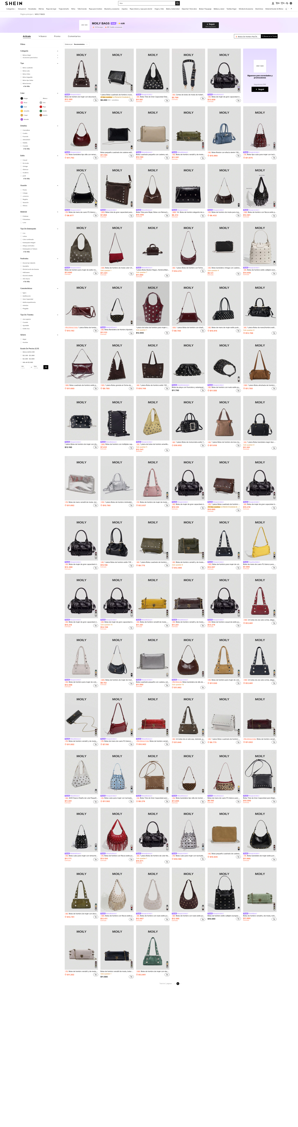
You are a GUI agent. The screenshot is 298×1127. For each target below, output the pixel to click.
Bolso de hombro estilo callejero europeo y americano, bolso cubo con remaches (260, 270)
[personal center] (273, 3)
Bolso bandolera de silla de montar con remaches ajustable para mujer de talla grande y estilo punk (188, 682)
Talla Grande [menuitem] (82, 9)
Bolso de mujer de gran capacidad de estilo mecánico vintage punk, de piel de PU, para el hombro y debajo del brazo (224, 97)
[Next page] (180, 983)
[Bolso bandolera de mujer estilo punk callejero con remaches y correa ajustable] (260, 830)
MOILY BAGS (101, 23)
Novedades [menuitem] (32, 9)
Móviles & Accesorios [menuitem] (246, 9)
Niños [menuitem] (73, 9)
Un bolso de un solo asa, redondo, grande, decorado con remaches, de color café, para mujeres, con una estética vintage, (188, 739)
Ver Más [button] (27, 86)
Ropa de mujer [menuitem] (51, 9)
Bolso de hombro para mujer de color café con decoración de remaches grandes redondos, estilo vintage (224, 564)
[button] (287, 3)
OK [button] (46, 367)
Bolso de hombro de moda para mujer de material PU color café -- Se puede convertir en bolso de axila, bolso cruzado (224, 212)
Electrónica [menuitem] (259, 9)
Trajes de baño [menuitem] (64, 9)
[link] (277, 3)
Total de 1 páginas (165, 983)
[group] (39, 55)
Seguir (261, 89)
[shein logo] (13, 3)
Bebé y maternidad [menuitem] (172, 9)
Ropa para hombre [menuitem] (95, 9)
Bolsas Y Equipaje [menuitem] (205, 9)
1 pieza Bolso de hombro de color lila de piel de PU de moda (153, 856)
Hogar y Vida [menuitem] (159, 9)
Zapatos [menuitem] (124, 9)
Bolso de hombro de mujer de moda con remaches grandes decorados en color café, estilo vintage (153, 502)
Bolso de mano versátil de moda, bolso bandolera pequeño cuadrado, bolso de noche (81, 502)
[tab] (27, 36)
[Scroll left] (288, 9)
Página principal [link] (26, 14)
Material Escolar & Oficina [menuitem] (274, 9)
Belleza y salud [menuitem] (219, 9)
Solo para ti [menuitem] (22, 9)
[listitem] (98, 27)
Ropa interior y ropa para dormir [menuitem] (141, 9)
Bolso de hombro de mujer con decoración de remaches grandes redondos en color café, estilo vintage (81, 97)
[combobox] (76, 44)
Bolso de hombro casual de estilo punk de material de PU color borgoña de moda (224, 622)
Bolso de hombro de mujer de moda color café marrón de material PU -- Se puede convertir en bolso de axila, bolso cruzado (117, 680)
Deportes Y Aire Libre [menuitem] (189, 9)
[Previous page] (175, 983)
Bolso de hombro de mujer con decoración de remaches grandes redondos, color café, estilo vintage (81, 914)
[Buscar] (177, 3)
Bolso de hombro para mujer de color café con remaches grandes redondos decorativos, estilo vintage (81, 682)
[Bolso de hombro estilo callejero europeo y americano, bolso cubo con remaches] (260, 244)
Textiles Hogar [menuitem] (232, 9)
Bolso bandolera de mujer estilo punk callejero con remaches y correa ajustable (260, 856)
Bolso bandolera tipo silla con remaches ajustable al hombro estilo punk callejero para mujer (81, 154)
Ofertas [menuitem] (41, 9)
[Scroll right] (291, 9)
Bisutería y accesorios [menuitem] (111, 9)
